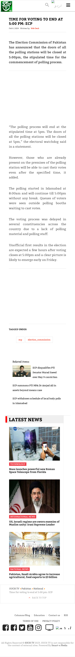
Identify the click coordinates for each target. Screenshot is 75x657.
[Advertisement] (37, 96)
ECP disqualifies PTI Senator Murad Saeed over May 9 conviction (45, 372)
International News (22, 516)
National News (19, 569)
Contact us (54, 615)
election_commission (39, 339)
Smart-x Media (59, 645)
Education (39, 615)
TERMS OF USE (31, 621)
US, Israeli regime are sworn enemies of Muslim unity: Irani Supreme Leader (34, 523)
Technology (17, 464)
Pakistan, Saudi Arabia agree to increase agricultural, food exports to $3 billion (34, 575)
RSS (66, 615)
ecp (20, 339)
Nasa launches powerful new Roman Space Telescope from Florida (32, 470)
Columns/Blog (22, 615)
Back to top (39, 597)
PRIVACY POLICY (51, 621)
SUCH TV (30, 642)
